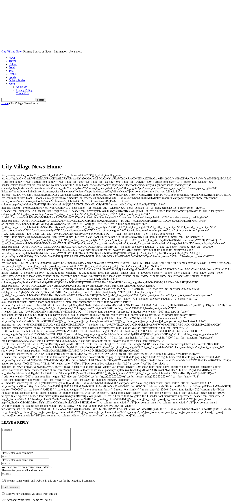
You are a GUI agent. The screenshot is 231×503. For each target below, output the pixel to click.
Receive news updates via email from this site (31, 493)
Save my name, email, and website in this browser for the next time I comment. (50, 480)
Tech (11, 70)
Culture (13, 64)
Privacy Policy (24, 90)
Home (4, 103)
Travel (12, 60)
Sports (12, 77)
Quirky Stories (17, 80)
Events (12, 73)
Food (12, 67)
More (12, 83)
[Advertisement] (115, 134)
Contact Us (22, 93)
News (12, 57)
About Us (21, 86)
